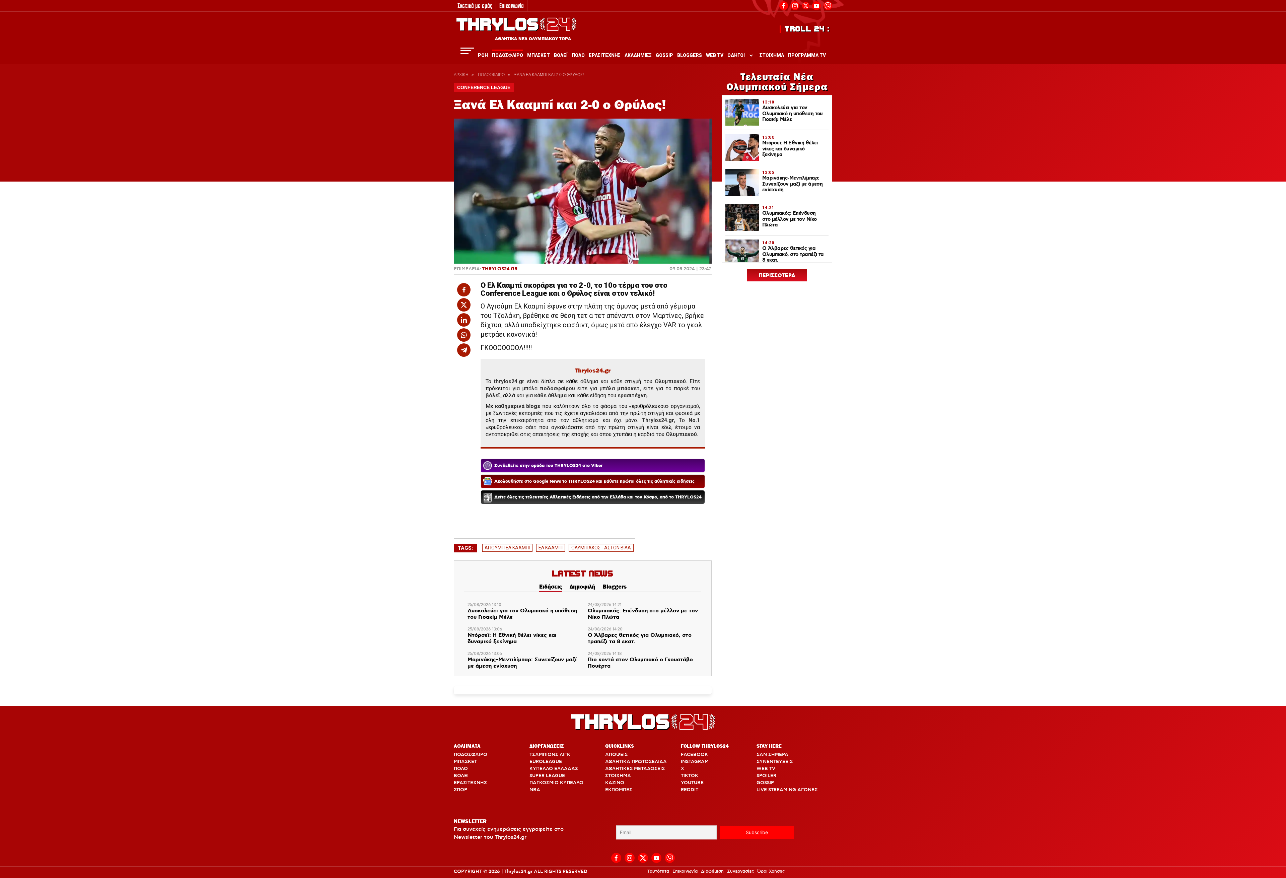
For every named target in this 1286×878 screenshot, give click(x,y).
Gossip (664, 55)
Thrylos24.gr (499, 269)
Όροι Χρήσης (771, 871)
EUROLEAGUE (545, 762)
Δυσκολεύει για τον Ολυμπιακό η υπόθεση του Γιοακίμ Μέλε (522, 614)
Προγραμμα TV (807, 55)
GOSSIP (765, 783)
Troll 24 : (807, 29)
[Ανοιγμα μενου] (467, 51)
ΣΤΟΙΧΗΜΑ (618, 776)
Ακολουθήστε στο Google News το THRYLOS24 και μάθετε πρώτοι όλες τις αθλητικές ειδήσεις (594, 481)
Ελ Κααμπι (551, 547)
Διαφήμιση (712, 871)
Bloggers (689, 55)
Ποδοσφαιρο (507, 55)
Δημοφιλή (582, 586)
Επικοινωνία (511, 5)
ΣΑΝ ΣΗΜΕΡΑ (772, 755)
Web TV (714, 55)
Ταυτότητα (658, 871)
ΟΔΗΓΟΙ (736, 55)
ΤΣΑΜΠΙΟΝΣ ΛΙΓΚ (549, 755)
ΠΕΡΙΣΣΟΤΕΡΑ (777, 275)
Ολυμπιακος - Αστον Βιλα (601, 547)
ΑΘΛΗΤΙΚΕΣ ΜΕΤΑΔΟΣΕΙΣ (635, 769)
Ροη (483, 55)
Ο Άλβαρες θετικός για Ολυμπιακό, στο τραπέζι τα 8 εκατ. (640, 638)
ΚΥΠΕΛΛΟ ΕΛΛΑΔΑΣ (553, 769)
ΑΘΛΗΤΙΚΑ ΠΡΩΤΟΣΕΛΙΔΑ (636, 762)
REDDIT (689, 790)
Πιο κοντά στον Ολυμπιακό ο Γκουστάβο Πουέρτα (640, 663)
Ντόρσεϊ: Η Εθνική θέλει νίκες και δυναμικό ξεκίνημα (512, 638)
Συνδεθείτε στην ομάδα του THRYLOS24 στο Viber (548, 466)
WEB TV (766, 769)
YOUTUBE (692, 783)
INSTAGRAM (695, 762)
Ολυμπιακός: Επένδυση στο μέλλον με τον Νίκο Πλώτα (643, 614)
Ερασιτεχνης (605, 55)
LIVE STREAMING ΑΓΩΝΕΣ (787, 790)
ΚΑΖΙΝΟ (614, 783)
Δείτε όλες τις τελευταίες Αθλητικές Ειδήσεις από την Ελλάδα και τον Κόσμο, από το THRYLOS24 (598, 497)
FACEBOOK (694, 755)
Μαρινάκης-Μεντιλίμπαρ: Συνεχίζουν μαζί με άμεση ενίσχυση (522, 663)
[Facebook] (783, 5)
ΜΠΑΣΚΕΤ (465, 762)
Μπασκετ (538, 55)
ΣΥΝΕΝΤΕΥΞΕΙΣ (775, 762)
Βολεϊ (561, 55)
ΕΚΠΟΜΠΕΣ (618, 790)
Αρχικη (461, 74)
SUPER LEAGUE (547, 776)
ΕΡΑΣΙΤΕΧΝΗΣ (470, 783)
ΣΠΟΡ (460, 790)
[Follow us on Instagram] (795, 5)
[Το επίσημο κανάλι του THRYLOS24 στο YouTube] (816, 5)
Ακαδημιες (638, 55)
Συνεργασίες (740, 871)
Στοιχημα (772, 55)
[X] (805, 5)
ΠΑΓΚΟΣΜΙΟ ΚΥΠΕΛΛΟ (556, 783)
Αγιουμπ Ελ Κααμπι (507, 547)
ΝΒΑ (534, 790)
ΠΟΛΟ (461, 769)
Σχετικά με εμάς (474, 5)
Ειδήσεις (550, 586)
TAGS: (465, 548)
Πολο (578, 55)
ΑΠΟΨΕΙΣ (616, 755)
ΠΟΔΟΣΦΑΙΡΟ (470, 755)
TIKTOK (689, 776)
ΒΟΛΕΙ (461, 776)
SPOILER (766, 776)
